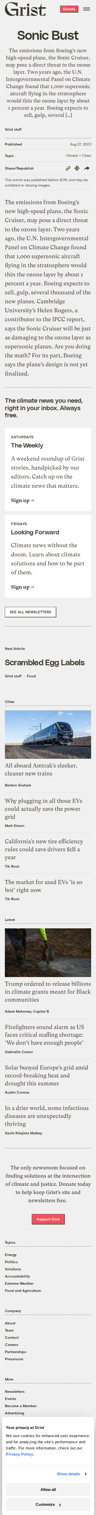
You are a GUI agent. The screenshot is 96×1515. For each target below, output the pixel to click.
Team (9, 1330)
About (10, 1323)
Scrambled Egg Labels (45, 662)
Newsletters (15, 1391)
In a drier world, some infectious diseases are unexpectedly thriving (47, 1116)
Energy (11, 1254)
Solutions (13, 1269)
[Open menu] (86, 9)
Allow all (48, 1489)
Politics (11, 1262)
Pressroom (14, 1359)
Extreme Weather (19, 1283)
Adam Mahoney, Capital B (27, 1011)
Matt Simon (14, 825)
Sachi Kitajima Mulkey (23, 1133)
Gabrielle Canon (19, 1052)
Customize (45, 1504)
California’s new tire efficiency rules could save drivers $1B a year (44, 849)
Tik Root (12, 866)
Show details (68, 1474)
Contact (12, 1337)
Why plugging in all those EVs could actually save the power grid (43, 809)
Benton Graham (18, 785)
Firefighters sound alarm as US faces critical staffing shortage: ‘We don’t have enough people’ (44, 1035)
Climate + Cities (78, 155)
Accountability (17, 1276)
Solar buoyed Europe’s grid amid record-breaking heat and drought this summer (46, 1075)
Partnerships (15, 1352)
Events (10, 1398)
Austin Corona (17, 1092)
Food (31, 676)
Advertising (14, 1413)
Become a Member (21, 1406)
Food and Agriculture (23, 1290)
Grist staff (13, 129)
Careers (11, 1344)
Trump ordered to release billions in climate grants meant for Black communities (48, 992)
